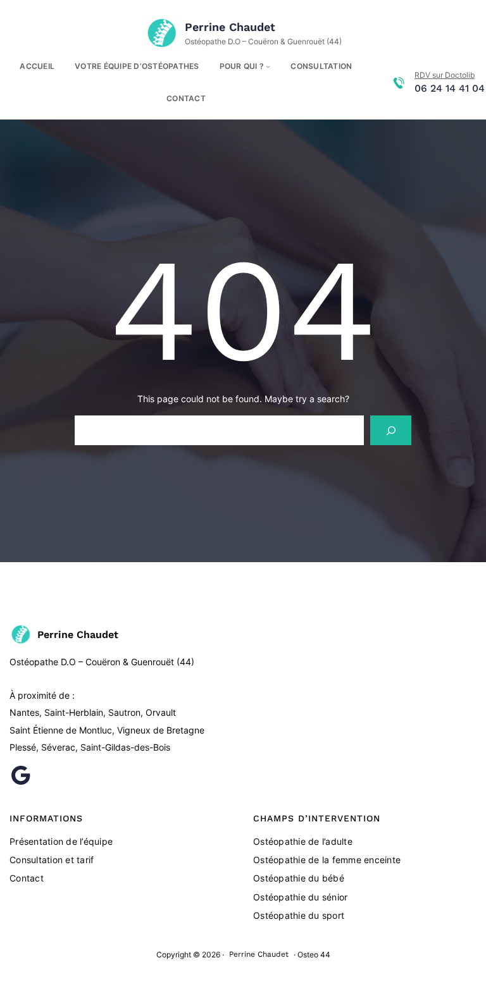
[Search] (390, 430)
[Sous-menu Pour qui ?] (268, 66)
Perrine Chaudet (230, 27)
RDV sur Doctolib (444, 75)
